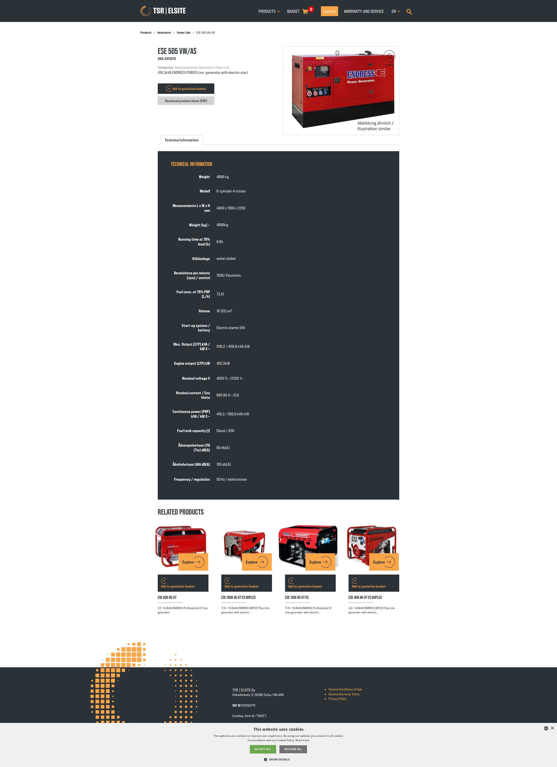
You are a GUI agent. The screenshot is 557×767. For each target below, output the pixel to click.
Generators (164, 32)
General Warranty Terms (344, 694)
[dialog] (278, 745)
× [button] (552, 728)
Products (267, 11)
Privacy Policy (337, 698)
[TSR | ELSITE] (163, 11)
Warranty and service (364, 11)
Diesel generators (186, 67)
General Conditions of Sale (345, 689)
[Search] (409, 11)
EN (394, 11)
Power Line (183, 32)
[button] (389, 56)
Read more (302, 740)
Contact (329, 11)
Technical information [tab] (182, 139)
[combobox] (546, 728)
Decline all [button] (293, 749)
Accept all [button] (263, 749)
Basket (293, 11)
